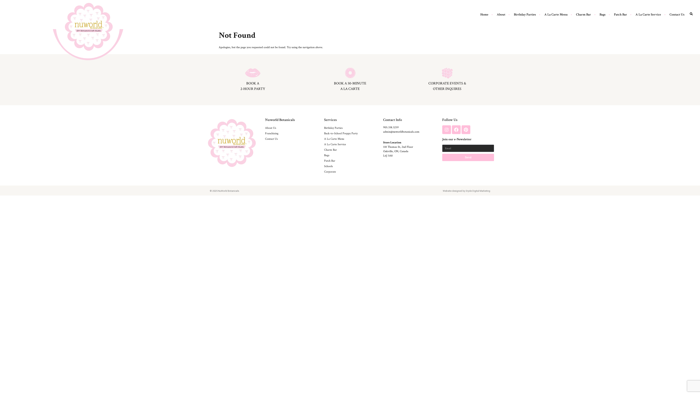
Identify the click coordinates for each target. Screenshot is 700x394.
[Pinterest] (466, 129)
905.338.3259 (391, 127)
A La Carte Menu (556, 14)
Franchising (271, 133)
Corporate (330, 172)
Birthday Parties (525, 14)
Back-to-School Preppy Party (341, 133)
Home (484, 14)
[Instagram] (446, 129)
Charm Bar (583, 14)
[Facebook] (456, 129)
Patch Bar (620, 14)
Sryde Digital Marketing (478, 191)
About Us (270, 128)
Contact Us (677, 14)
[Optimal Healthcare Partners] (89, 27)
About (501, 14)
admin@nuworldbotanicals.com (401, 132)
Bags (603, 14)
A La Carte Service (648, 14)
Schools (328, 166)
